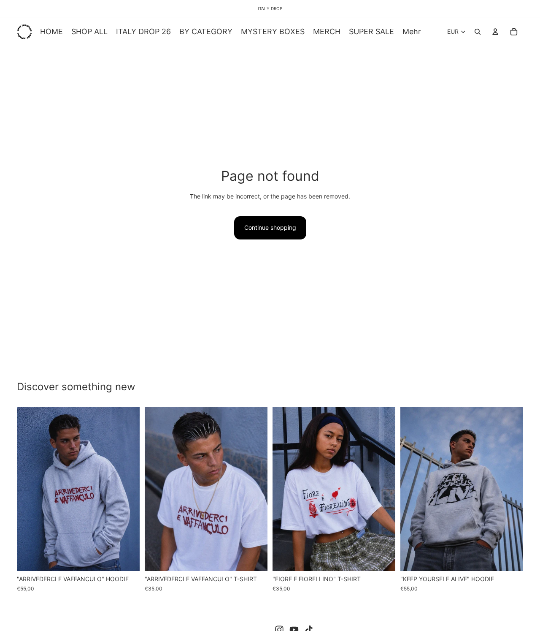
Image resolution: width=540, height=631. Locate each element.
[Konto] (495, 31)
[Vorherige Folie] (29, 489)
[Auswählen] (126, 558)
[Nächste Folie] (127, 489)
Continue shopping (270, 227)
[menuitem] (411, 31)
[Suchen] (477, 31)
